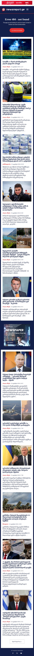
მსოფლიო (5, 524)
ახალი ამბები (6, 66)
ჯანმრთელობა (7, 164)
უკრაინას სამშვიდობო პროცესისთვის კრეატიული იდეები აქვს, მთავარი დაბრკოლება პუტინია (16, 470)
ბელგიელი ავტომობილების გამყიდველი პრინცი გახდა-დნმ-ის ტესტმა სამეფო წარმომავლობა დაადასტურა (15, 207)
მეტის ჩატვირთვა (16, 641)
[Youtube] (21, 653)
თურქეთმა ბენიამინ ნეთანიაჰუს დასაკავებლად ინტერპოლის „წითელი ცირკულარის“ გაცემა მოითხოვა (14, 615)
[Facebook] (13, 653)
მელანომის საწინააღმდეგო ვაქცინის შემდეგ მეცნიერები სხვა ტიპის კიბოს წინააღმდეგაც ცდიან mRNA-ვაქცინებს (17, 159)
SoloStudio (20, 650)
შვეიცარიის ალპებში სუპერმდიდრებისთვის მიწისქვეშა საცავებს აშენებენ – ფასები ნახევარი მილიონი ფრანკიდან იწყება (16, 253)
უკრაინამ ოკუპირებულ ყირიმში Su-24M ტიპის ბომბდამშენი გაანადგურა (16, 424)
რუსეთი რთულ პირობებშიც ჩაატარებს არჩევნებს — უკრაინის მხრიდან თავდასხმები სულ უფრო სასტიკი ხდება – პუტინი (17, 377)
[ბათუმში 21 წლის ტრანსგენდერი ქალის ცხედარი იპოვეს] (17, 49)
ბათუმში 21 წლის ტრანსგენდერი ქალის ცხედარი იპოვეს (15, 62)
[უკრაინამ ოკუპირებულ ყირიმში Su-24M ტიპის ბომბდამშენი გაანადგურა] (17, 410)
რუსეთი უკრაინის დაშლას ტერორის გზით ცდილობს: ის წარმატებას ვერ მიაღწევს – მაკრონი (16, 301)
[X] (17, 653)
